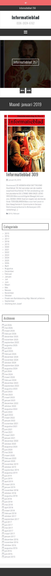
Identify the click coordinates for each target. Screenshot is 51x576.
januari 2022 (10, 421)
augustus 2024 (11, 368)
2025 (7, 260)
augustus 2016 (11, 548)
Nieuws (8, 290)
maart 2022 (10, 418)
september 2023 (12, 386)
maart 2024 (10, 377)
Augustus (9, 269)
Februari (16, 214)
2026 (7, 263)
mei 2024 (9, 374)
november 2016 (11, 542)
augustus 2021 (11, 426)
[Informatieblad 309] (24, 143)
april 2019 (9, 481)
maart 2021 (10, 435)
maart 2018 (10, 510)
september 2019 (12, 470)
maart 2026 (10, 331)
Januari (8, 277)
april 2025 (9, 351)
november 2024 (11, 360)
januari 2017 (10, 536)
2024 (7, 258)
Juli (6, 279)
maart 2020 (10, 455)
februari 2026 (10, 334)
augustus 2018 (11, 496)
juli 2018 (8, 499)
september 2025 (12, 342)
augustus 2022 (11, 409)
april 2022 (9, 415)
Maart (7, 285)
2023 (7, 255)
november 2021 (11, 423)
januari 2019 (10, 487)
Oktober (8, 296)
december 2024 (11, 357)
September (10, 301)
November (9, 293)
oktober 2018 (10, 493)
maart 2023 (10, 397)
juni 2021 (8, 429)
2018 (7, 241)
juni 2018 (8, 502)
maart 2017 (10, 534)
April (7, 266)
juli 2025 (8, 348)
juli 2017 (8, 522)
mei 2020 (9, 452)
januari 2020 (10, 461)
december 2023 (11, 383)
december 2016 (11, 539)
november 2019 (11, 464)
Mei (6, 287)
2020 (7, 247)
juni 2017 (8, 525)
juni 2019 (8, 479)
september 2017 (12, 519)
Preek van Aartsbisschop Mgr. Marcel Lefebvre (25, 298)
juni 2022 (8, 412)
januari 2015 (10, 557)
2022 (7, 252)
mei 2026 (9, 328)
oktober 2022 (10, 406)
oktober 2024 (10, 363)
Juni (6, 282)
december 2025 (11, 337)
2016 (7, 236)
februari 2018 (10, 513)
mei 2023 (9, 395)
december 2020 (11, 441)
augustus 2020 (11, 447)
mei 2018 (9, 505)
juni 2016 (8, 554)
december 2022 (11, 403)
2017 (7, 239)
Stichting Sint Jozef (13, 304)
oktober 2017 (10, 516)
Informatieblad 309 (22, 174)
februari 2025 (10, 354)
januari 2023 (10, 400)
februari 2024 (10, 380)
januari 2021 (10, 438)
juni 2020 (8, 450)
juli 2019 (8, 476)
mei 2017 (9, 528)
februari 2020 (10, 458)
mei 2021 (9, 432)
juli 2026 (8, 325)
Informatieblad (25, 17)
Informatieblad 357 (25, 62)
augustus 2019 (11, 473)
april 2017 (9, 531)
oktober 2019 (10, 467)
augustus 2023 (11, 389)
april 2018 (9, 507)
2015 (7, 233)
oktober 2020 (10, 444)
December (9, 271)
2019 (10, 214)
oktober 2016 (10, 545)
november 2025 (11, 340)
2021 (7, 250)
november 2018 (11, 490)
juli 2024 (8, 371)
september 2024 (12, 365)
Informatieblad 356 (27, 8)
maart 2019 (10, 484)
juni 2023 (8, 392)
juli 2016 (8, 551)
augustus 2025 (11, 345)
